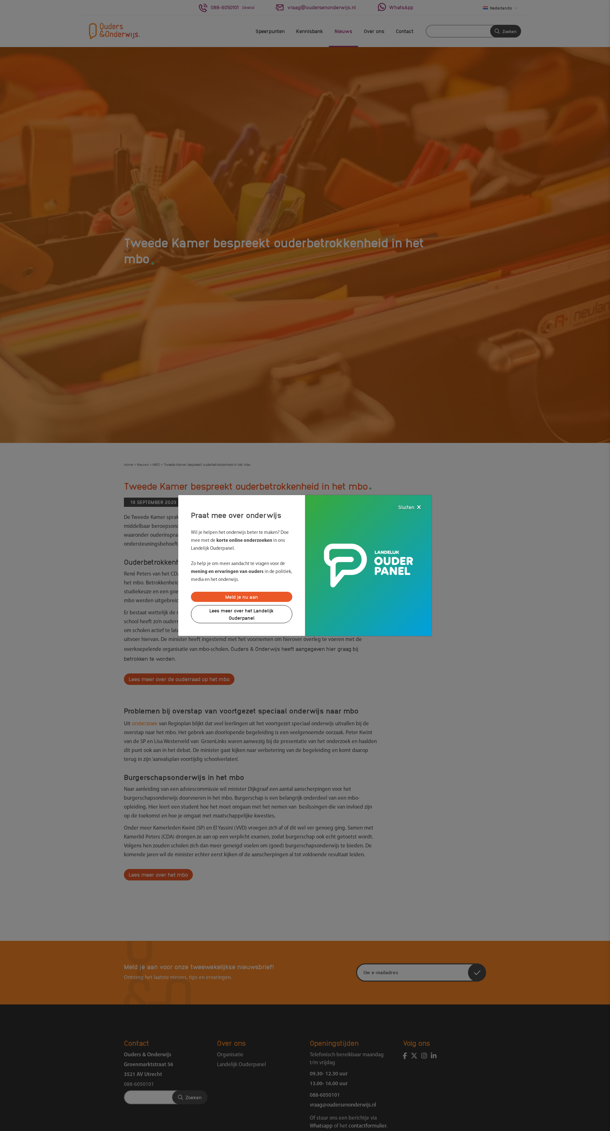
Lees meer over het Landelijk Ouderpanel (241, 614)
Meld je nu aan (241, 597)
